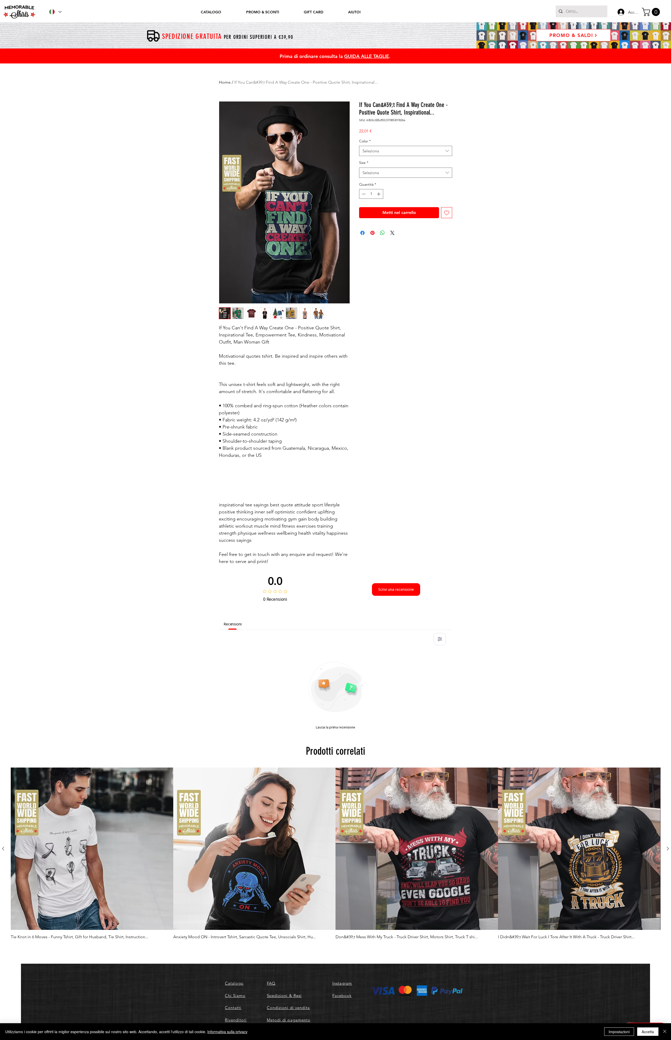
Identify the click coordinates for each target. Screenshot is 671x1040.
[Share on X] (392, 233)
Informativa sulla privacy (227, 1031)
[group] (335, 853)
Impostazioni (619, 1031)
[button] (652, 12)
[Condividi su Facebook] (362, 233)
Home (225, 82)
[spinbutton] (371, 194)
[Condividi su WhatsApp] (382, 233)
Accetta (648, 1031)
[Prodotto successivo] (668, 848)
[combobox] (405, 151)
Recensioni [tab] (233, 623)
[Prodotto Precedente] (3, 848)
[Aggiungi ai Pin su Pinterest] (372, 233)
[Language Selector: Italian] (55, 12)
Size (363, 162)
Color (365, 141)
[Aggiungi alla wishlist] (446, 212)
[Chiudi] (665, 1031)
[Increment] (379, 194)
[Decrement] (363, 194)
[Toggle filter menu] (440, 639)
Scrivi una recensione (396, 589)
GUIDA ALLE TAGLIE (366, 56)
